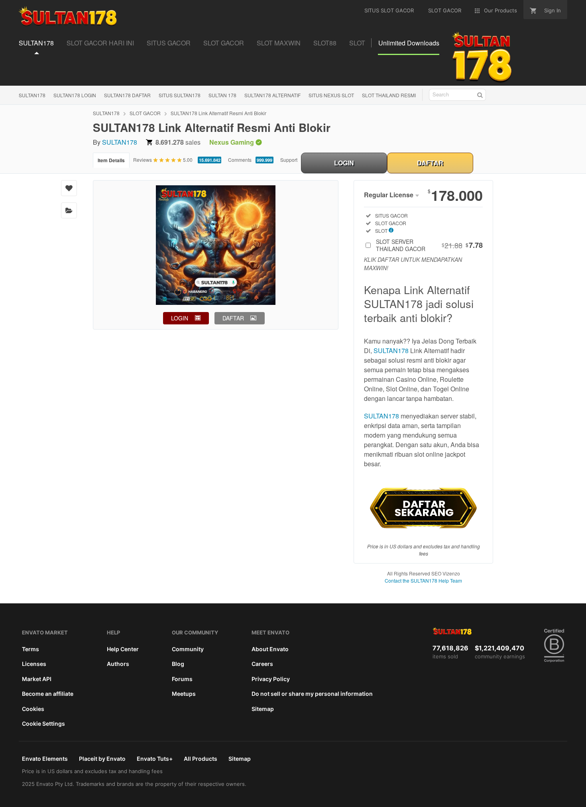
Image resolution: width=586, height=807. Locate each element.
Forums (182, 678)
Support (288, 159)
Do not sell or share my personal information (312, 693)
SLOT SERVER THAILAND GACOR (429, 245)
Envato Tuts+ (155, 758)
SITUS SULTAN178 (180, 95)
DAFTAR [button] (233, 318)
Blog (178, 663)
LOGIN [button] (179, 318)
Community (188, 649)
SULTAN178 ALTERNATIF (272, 95)
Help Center (123, 649)
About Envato (270, 649)
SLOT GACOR (145, 113)
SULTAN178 (32, 95)
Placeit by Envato (102, 758)
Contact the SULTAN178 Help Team (423, 580)
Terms (30, 649)
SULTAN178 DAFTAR (127, 95)
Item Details (111, 160)
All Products (200, 758)
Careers (262, 663)
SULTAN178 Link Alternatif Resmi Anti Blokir (218, 113)
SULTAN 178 (222, 95)
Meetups (184, 693)
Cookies (33, 708)
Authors (118, 663)
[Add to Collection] (69, 210)
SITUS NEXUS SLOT (331, 95)
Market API (36, 678)
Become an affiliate (47, 693)
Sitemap (263, 708)
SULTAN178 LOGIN (74, 95)
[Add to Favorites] (69, 188)
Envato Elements (45, 758)
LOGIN (344, 162)
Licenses (34, 663)
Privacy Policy (271, 678)
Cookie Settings (43, 723)
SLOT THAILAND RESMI (389, 95)
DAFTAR (430, 162)
